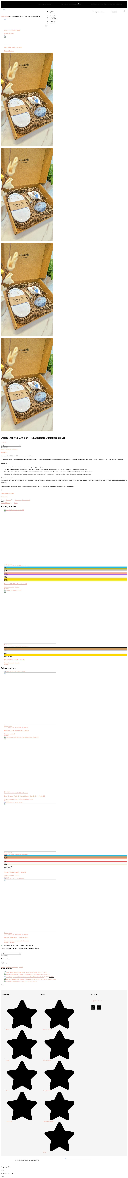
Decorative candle (9, 587)
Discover (52, 13)
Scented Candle (26, 500)
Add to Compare (13, 449)
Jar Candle (12, 734)
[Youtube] (99, 1007)
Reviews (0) (4, 496)
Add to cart (4, 447)
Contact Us (53, 23)
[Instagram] (93, 1007)
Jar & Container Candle (26, 799)
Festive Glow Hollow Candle (12, 30)
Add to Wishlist (5, 449)
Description (4, 452)
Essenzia (6, 16)
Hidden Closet (54, 18)
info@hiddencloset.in (96, 1001)
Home (51, 11)
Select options (8, 564)
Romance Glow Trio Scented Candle (16, 730)
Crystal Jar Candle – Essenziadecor (16, 937)
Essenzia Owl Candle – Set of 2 (14, 660)
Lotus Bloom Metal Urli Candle (13, 47)
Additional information (7, 493)
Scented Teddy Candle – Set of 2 (15, 872)
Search (114, 12)
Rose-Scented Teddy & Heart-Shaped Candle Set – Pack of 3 (24, 796)
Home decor (18, 500)
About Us (52, 21)
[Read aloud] (1, 490)
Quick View (7, 565)
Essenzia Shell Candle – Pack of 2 (15, 584)
